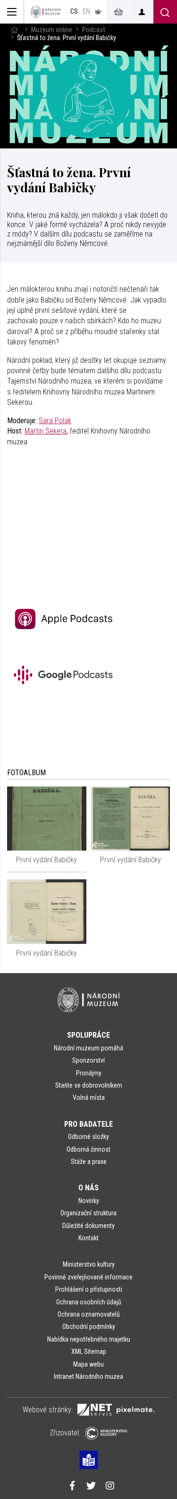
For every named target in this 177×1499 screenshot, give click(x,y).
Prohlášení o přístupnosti (88, 1289)
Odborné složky (88, 1136)
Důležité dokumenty (88, 1225)
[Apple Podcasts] (66, 642)
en (86, 12)
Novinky (88, 1200)
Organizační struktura (88, 1213)
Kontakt (88, 1238)
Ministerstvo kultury (89, 1264)
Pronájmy (88, 1073)
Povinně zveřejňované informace (88, 1277)
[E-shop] (118, 12)
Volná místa (89, 1097)
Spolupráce (88, 1035)
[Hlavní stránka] (14, 30)
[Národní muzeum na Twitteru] (91, 1486)
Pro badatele (88, 1124)
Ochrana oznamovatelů (89, 1314)
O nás (88, 1187)
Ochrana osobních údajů (88, 1302)
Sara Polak (55, 420)
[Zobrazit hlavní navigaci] (12, 12)
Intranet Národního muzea (88, 1376)
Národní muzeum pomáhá (88, 1048)
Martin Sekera (46, 430)
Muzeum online (51, 30)
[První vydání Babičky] (46, 818)
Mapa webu (88, 1364)
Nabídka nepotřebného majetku (88, 1339)
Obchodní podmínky (88, 1326)
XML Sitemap (88, 1351)
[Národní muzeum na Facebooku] (72, 1486)
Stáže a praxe (89, 1161)
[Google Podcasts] (66, 697)
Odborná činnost (88, 1149)
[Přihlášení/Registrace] (141, 12)
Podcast (93, 30)
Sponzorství (88, 1060)
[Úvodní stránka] (46, 12)
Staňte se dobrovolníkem (88, 1085)
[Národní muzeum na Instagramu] (110, 1486)
